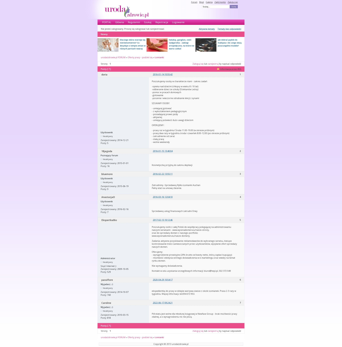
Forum (194, 2)
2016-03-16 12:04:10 (163, 196)
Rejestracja (161, 22)
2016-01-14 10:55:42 (163, 74)
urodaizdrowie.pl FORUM (113, 57)
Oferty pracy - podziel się (140, 57)
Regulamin (134, 22)
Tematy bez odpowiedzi (229, 28)
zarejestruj (213, 63)
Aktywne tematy (207, 28)
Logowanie (178, 22)
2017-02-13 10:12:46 (163, 219)
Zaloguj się (233, 2)
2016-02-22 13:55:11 (163, 173)
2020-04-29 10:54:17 (163, 279)
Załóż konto (220, 2)
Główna (119, 22)
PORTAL (106, 22)
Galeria (209, 2)
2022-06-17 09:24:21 (163, 302)
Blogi (201, 2)
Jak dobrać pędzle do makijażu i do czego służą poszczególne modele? (230, 43)
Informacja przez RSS (230, 69)
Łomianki (159, 57)
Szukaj (147, 22)
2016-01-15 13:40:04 (163, 151)
